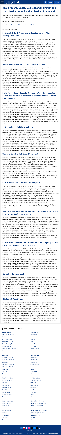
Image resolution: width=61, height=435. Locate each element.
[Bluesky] (34, 428)
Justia (32, 431)
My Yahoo (18, 25)
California (33, 387)
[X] (37, 428)
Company (21, 433)
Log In (50, 2)
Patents (4, 413)
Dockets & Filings (7, 394)
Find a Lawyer (6, 332)
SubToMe (31, 25)
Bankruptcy (33, 334)
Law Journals (34, 367)
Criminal (32, 337)
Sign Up (57, 2)
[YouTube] (24, 428)
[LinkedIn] (21, 428)
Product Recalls (6, 410)
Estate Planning (34, 344)
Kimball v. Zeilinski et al (13, 274)
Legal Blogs (5, 405)
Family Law (33, 346)
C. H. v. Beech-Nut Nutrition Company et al (21, 182)
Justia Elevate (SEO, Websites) (38, 410)
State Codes (33, 383)
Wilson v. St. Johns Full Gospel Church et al (21, 154)
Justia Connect (7, 433)
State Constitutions (35, 380)
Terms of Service (33, 433)
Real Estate (5, 369)
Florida (32, 390)
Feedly (13, 25)
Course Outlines (35, 364)
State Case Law (34, 385)
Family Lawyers (6, 346)
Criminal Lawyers (7, 339)
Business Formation (7, 357)
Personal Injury (34, 348)
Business (5, 355)
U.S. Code (4, 383)
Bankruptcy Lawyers (8, 334)
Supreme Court (6, 387)
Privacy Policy (43, 433)
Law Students (34, 355)
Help (27, 433)
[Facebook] (27, 428)
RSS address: (6, 21)
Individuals (34, 332)
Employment (5, 362)
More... (4, 351)
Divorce (32, 339)
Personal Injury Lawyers (9, 348)
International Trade (7, 367)
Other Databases (7, 401)
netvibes (25, 25)
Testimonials (34, 417)
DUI (31, 341)
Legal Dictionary (6, 403)
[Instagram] (29, 428)
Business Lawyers (7, 337)
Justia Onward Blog (35, 415)
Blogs (32, 369)
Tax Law (4, 371)
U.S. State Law (35, 378)
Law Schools (33, 357)
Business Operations (8, 360)
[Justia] (12, 2)
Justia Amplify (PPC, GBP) (37, 413)
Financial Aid (33, 362)
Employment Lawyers (8, 341)
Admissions (33, 360)
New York (33, 392)
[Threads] (32, 428)
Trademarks (5, 415)
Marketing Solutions (37, 401)
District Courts (6, 392)
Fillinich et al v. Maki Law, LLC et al (17, 127)
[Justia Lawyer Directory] (40, 428)
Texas (32, 394)
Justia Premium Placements (38, 408)
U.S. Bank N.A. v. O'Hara (12, 299)
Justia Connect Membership (38, 403)
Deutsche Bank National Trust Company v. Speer (24, 64)
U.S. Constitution (7, 380)
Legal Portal (15, 433)
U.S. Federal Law (7, 378)
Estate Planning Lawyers (9, 344)
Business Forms (6, 408)
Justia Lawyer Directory (36, 405)
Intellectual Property (8, 364)
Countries (5, 417)
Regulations (5, 385)
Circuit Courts (6, 390)
